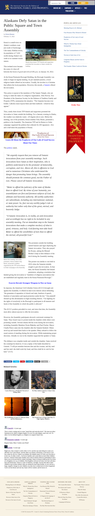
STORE (72, 3)
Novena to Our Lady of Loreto (13, 500)
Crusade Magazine (81, 492)
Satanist (47, 85)
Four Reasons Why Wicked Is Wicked (75, 32)
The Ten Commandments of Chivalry (75, 50)
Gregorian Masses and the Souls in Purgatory (74, 60)
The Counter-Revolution (64, 484)
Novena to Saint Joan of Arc (72, 55)
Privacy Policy (61, 511)
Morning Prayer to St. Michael (73, 28)
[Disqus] (30, 448)
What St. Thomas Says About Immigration (72, 45)
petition (9, 148)
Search (41, 511)
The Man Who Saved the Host (47, 505)
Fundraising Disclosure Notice (50, 511)
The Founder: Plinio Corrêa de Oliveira (75, 66)
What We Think (82, 489)
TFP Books (82, 500)
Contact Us (36, 511)
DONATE (83, 3)
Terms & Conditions (69, 511)
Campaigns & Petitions (64, 502)
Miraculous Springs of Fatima (30, 505)
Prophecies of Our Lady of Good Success (73, 38)
